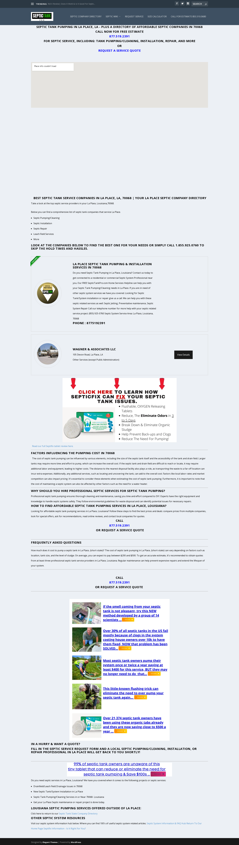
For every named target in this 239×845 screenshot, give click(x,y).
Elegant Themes (50, 842)
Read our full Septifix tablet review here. (52, 446)
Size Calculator (157, 16)
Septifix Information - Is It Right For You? (65, 828)
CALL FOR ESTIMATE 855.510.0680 (188, 16)
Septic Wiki (112, 16)
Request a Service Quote (119, 50)
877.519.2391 (119, 36)
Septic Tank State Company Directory (78, 813)
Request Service (134, 16)
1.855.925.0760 (187, 245)
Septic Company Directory (86, 16)
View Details (183, 354)
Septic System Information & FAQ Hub (166, 823)
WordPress (76, 842)
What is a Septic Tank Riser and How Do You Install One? (73, 3)
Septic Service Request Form (74, 749)
